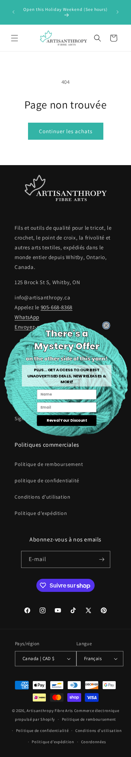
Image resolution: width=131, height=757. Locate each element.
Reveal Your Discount (67, 420)
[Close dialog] (106, 325)
